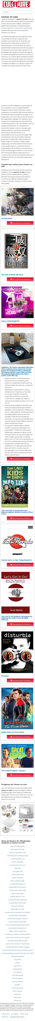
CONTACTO (4, 1017)
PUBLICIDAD (5, 1014)
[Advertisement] (17, 86)
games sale (22, 28)
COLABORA (14, 1014)
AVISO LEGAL (24, 1014)
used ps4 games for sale (9, 28)
